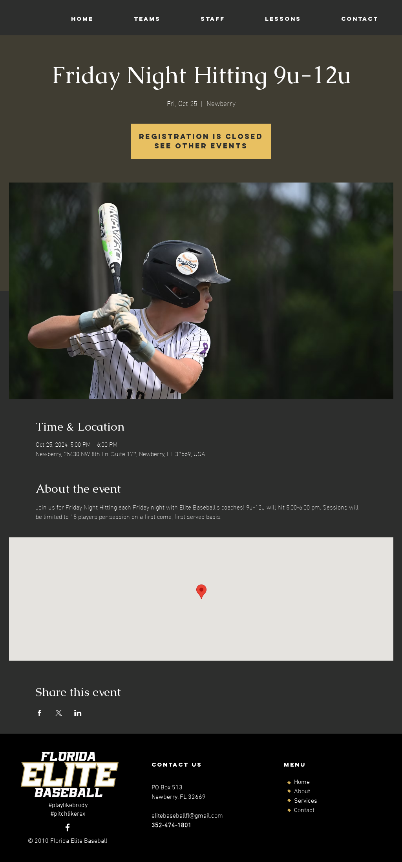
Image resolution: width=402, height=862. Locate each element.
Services (305, 801)
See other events (201, 145)
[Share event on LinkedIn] (78, 713)
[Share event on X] (58, 713)
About (302, 792)
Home (302, 782)
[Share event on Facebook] (39, 713)
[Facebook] (67, 827)
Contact (304, 811)
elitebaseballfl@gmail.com (187, 816)
